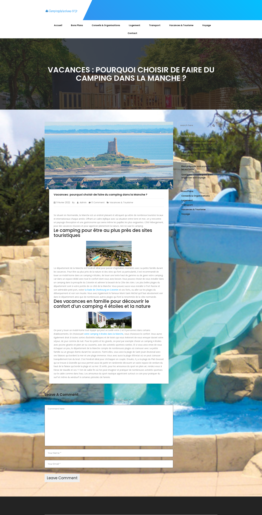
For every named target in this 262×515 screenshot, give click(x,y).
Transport (154, 25)
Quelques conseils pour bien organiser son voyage (197, 176)
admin (83, 202)
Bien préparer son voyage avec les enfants (198, 168)
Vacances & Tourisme (181, 25)
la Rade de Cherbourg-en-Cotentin (101, 289)
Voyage (206, 25)
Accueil (58, 25)
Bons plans (77, 25)
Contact (132, 33)
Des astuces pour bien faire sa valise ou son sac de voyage (198, 143)
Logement (134, 25)
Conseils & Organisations (106, 25)
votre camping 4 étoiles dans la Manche (103, 333)
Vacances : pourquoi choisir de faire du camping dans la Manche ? (198, 152)
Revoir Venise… (189, 160)
